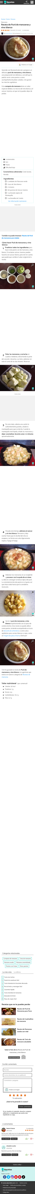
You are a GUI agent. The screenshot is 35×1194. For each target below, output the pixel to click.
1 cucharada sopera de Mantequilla (13, 194)
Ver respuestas (6, 1155)
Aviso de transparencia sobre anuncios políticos (14, 1190)
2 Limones (10, 187)
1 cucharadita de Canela (15, 198)
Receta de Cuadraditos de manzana (25, 1020)
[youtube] (16, 1177)
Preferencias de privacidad (9, 1187)
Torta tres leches (9, 977)
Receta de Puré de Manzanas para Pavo (24, 1010)
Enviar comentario (25, 1106)
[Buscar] (32, 2)
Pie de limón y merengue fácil (13, 986)
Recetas (3, 19)
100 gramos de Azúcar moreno (17, 190)
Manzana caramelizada (23, 962)
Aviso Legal (5, 1185)
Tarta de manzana (25, 958)
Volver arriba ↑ (17, 1164)
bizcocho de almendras (11, 630)
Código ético (6, 1192)
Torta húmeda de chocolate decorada (15, 983)
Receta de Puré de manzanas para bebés (17, 236)
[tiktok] (23, 1177)
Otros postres (24, 966)
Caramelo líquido (9, 989)
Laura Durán (9, 33)
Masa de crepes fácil (10, 999)
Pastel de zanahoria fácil (11, 980)
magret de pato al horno (12, 635)
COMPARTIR (26, 3)
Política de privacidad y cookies (18, 1185)
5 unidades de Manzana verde (17, 181)
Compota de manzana (10, 958)
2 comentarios (25, 30)
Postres (8, 19)
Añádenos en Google (26, 65)
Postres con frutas (11, 966)
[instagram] (12, 1177)
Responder (14, 1139)
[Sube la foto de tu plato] (23, 1057)
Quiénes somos (23, 1183)
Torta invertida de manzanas (12, 993)
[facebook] (4, 1177)
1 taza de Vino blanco (14, 184)
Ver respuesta (6, 1139)
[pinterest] (19, 1177)
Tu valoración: (17, 1098)
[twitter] (8, 1177)
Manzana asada (9, 962)
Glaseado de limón (10, 996)
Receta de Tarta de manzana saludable (24, 1040)
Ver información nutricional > (17, 201)
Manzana (13, 19)
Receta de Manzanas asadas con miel (24, 1030)
